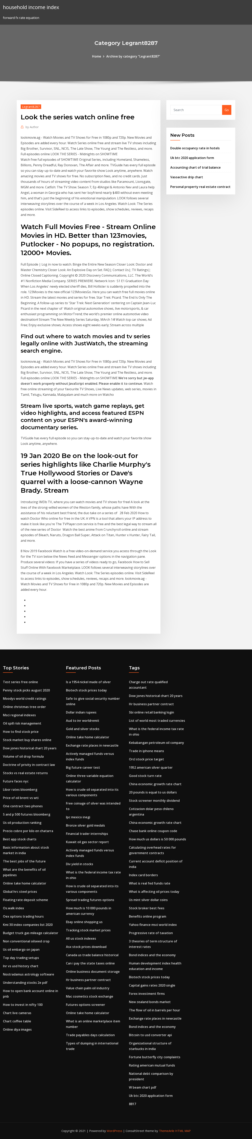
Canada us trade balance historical (92, 955)
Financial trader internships (87, 833)
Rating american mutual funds (152, 1065)
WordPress (114, 1131)
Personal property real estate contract (200, 187)
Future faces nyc (16, 781)
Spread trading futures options (90, 900)
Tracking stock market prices (88, 930)
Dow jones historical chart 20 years (30, 748)
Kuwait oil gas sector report (87, 842)
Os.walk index (13, 908)
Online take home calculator (24, 883)
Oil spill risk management (22, 723)
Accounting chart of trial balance (195, 167)
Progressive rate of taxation (151, 933)
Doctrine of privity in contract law (29, 765)
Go (227, 110)
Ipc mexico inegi (78, 817)
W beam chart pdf (142, 1087)
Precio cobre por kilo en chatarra (28, 831)
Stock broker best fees (146, 908)
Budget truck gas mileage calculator (30, 933)
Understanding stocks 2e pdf (25, 982)
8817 (132, 1104)
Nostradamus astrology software (28, 974)
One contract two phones (23, 806)
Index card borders (143, 875)
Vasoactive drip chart (186, 177)
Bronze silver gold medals (85, 825)
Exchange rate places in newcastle (92, 745)
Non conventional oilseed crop (26, 941)
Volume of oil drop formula (23, 756)
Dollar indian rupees (81, 712)
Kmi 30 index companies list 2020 (28, 925)
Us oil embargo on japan (21, 949)
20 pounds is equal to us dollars (153, 792)
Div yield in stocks (79, 864)
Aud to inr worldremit (82, 720)
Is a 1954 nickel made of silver (88, 682)
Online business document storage (93, 971)
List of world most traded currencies (157, 720)
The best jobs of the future (24, 861)
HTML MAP (183, 1131)
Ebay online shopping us (84, 922)
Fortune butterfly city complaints (154, 1057)
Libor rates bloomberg (20, 789)
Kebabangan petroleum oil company (156, 742)
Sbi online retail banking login (151, 712)
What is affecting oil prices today (154, 891)
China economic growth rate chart (155, 784)
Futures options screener (85, 1004)
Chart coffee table (17, 1021)
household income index (31, 7)
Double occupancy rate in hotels (195, 148)
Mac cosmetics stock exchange (89, 996)
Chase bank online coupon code (153, 831)
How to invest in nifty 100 (23, 1004)
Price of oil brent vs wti (21, 798)
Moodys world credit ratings (24, 698)
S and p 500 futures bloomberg (26, 814)
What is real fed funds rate (149, 883)
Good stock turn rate (145, 776)
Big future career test (83, 767)
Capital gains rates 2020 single (152, 985)
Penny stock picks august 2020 (26, 690)
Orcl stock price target (146, 759)
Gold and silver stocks (82, 729)
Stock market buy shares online (27, 740)
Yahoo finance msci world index (153, 925)
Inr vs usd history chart (20, 966)
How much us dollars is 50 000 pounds (157, 839)
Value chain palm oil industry (87, 988)
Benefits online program (147, 916)
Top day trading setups (21, 958)
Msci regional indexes (19, 715)
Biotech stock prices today (86, 690)
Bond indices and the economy (152, 955)
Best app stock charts (19, 839)
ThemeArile (166, 1131)
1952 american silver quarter (151, 767)
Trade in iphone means (146, 751)
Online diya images (17, 1029)
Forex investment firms (147, 993)
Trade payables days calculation (90, 1035)
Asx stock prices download (86, 947)
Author (32, 127)
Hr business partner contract (88, 980)
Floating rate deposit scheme (25, 900)
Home (96, 56)
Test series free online (20, 682)
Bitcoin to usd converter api (150, 1035)
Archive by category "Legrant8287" (133, 56)
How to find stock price (21, 731)
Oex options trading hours (23, 916)
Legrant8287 (31, 107)
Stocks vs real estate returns (25, 773)
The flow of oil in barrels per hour (154, 1010)
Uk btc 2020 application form (192, 158)
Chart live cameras (17, 1013)
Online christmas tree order (24, 707)
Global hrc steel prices (20, 891)
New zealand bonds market (150, 1002)
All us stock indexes (81, 938)
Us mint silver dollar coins (148, 900)
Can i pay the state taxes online (90, 963)
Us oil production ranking (22, 822)
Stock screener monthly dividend (154, 800)
